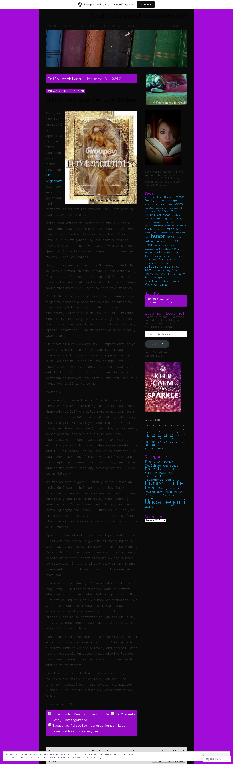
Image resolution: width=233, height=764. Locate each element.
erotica (169, 225)
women (176, 281)
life (172, 240)
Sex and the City (161, 270)
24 (153, 441)
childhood (150, 211)
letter (150, 241)
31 (153, 445)
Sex (164, 495)
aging (148, 197)
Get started (146, 4)
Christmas (163, 215)
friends (155, 233)
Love (56, 720)
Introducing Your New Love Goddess (91, 100)
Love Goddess (63, 731)
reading (163, 263)
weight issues (163, 281)
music (158, 252)
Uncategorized (75, 720)
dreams (157, 222)
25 (159, 441)
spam (173, 274)
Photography (154, 491)
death (159, 218)
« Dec (149, 448)
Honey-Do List (81, 26)
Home (54, 26)
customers (150, 218)
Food (147, 232)
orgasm (158, 256)
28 (177, 441)
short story (154, 273)
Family (148, 229)
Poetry (164, 259)
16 (147, 438)
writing (160, 284)
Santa (175, 267)
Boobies (159, 204)
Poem (154, 259)
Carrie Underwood (173, 208)
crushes (176, 215)
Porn (172, 260)
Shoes (176, 270)
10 (153, 435)
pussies (84, 731)
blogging (173, 200)
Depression (169, 218)
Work (149, 284)
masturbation (151, 249)
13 (171, 435)
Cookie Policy (93, 758)
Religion (151, 495)
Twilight (158, 278)
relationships (158, 266)
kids (170, 236)
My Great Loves (120, 26)
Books (178, 204)
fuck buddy (180, 233)
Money (175, 248)
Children (163, 211)
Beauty (79, 714)
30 (147, 445)
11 (159, 435)
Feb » (162, 448)
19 (165, 438)
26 (165, 441)
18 (159, 438)
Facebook (181, 225)
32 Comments (126, 714)
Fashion (166, 472)
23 (147, 441)
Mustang (148, 256)
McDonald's (164, 249)
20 (171, 438)
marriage (169, 245)
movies (148, 252)
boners (96, 725)
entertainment (154, 225)
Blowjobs (149, 204)
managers (159, 245)
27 (171, 441)
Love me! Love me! (165, 313)
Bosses (159, 208)
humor (109, 725)
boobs (169, 204)
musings (171, 252)
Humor (93, 714)
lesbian (179, 237)
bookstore (150, 208)
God (147, 236)
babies (180, 197)
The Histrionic (161, 26)
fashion (159, 229)
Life (105, 714)
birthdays (161, 201)
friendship (167, 233)
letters (160, 241)
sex (97, 731)
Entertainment (161, 469)
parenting (168, 256)
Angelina (157, 197)
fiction (173, 228)
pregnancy (150, 263)
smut (166, 274)
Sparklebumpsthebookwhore (138, 15)
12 (165, 435)
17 (153, 438)
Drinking (168, 222)
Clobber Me (157, 344)
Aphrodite (79, 725)
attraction (168, 197)
